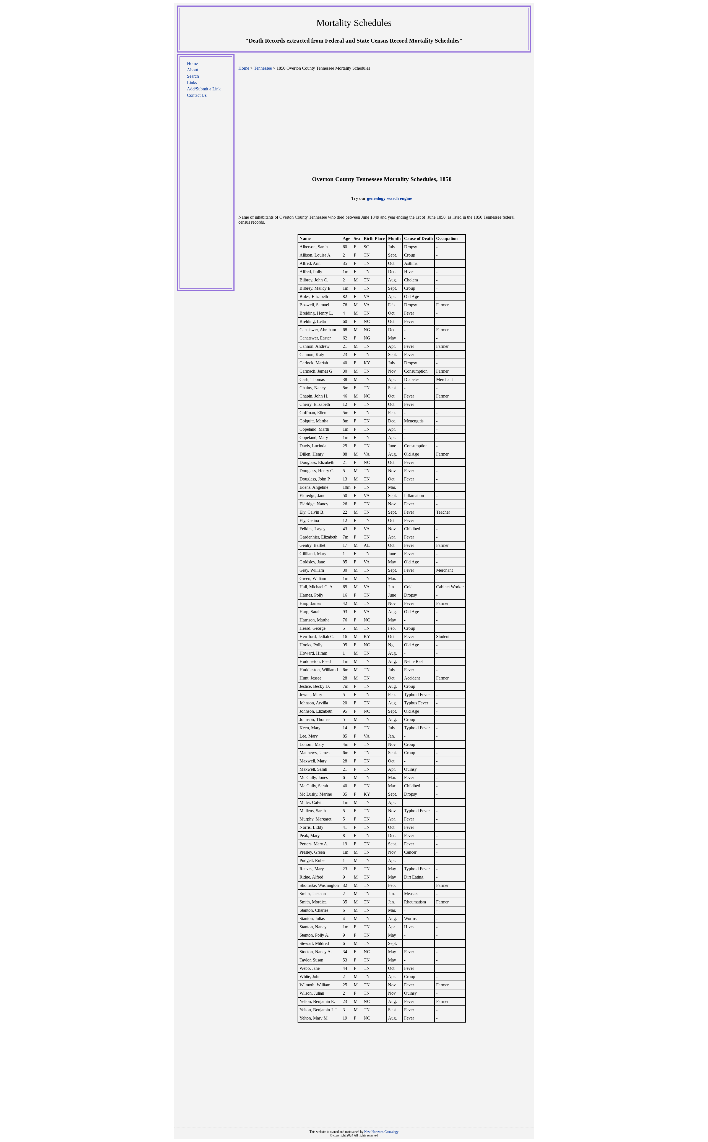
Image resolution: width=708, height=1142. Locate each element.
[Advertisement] (206, 196)
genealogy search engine (389, 198)
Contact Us (197, 95)
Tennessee (263, 68)
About (192, 69)
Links (192, 82)
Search (193, 76)
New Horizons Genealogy (381, 1132)
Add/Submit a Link (204, 89)
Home (192, 63)
